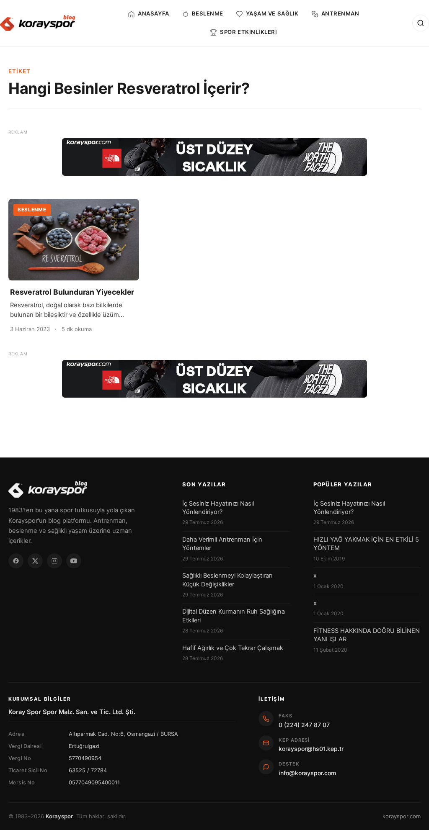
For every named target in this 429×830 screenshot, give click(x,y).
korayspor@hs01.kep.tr (311, 748)
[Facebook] (15, 560)
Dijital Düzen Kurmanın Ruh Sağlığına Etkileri (233, 616)
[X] (35, 560)
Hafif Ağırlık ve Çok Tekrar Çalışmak (232, 648)
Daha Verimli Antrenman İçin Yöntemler (222, 544)
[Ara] (420, 23)
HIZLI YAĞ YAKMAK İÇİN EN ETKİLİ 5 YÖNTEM (366, 544)
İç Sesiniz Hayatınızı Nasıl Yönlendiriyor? (218, 508)
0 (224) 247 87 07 (304, 724)
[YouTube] (73, 560)
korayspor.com (401, 816)
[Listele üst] (214, 157)
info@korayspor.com (307, 772)
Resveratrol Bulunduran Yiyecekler (72, 292)
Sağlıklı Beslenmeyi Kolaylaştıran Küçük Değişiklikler (227, 580)
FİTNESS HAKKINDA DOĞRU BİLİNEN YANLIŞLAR (366, 635)
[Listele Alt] (214, 379)
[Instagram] (54, 560)
